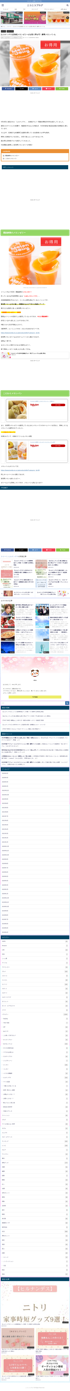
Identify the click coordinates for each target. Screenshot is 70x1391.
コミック (35, 1257)
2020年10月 (5, 855)
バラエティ (34, 1014)
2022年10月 (5, 794)
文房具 (34, 1205)
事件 (34, 1158)
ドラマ (34, 1010)
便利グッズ (34, 1162)
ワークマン (34, 1154)
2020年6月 (5, 872)
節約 (34, 1240)
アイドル (34, 962)
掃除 (34, 1201)
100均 (34, 941)
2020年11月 (5, 850)
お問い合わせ (64, 9)
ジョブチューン (35, 1060)
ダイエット (34, 1001)
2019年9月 (5, 910)
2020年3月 (5, 885)
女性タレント (34, 1193)
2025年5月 (5, 773)
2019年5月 (5, 928)
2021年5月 (5, 824)
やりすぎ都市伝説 (35, 1048)
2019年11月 (5, 902)
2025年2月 (5, 786)
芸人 (34, 1248)
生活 (16, 9)
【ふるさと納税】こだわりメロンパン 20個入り (42, 401)
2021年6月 (5, 820)
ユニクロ (34, 1132)
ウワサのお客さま (35, 1052)
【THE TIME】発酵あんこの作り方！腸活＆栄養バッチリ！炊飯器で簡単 (23, 720)
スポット (34, 988)
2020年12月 (5, 846)
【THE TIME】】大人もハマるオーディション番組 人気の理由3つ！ (21, 729)
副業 (34, 1175)
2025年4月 (5, 777)
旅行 (34, 1210)
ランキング (5, 9)
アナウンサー (34, 967)
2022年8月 (5, 803)
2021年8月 (5, 812)
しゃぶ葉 (34, 958)
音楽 (34, 1274)
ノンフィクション (35, 1261)
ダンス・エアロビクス (34, 1005)
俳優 (34, 1167)
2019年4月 (5, 932)
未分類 (34, 1218)
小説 (35, 1265)
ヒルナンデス (10, 31)
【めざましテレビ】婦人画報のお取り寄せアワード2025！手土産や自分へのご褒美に (26, 716)
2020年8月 (5, 863)
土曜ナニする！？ (35, 1098)
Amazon (34, 945)
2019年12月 (5, 898)
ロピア (34, 1150)
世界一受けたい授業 (35, 1090)
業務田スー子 (34, 1223)
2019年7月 (5, 919)
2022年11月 (5, 790)
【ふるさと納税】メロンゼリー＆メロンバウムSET (42, 442)
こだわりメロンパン (10, 158)
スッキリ (35, 1065)
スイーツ (3, 31)
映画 (34, 1214)
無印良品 (34, 1227)
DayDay (35, 1018)
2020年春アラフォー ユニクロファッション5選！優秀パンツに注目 (21, 744)
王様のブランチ (35, 1111)
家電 (34, 1197)
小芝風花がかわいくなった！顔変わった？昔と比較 (16, 756)
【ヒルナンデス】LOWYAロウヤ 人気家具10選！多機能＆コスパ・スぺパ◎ (23, 724)
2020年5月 (5, 876)
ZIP (35, 1027)
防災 (34, 1270)
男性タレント (34, 1235)
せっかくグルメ (35, 1039)
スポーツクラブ (34, 997)
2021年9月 (5, 807)
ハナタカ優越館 (35, 1073)
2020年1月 (5, 893)
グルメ (34, 971)
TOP (24, 9)
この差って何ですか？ (35, 1035)
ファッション (34, 1115)
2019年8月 (5, 915)
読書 (34, 1253)
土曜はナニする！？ (35, 1094)
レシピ (34, 1145)
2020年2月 (5, 889)
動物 (34, 1180)
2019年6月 (5, 923)
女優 (34, 1188)
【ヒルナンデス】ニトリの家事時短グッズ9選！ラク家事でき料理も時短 (23, 711)
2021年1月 (5, 842)
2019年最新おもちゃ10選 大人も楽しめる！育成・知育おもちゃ (20, 737)
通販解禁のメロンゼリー (11, 155)
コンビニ (34, 980)
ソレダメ (35, 1069)
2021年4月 (5, 829)
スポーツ (34, 993)
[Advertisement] (35, 107)
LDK (34, 950)
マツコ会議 (35, 1081)
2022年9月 (5, 799)
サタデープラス (35, 1056)
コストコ (34, 975)
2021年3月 (5, 833)
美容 (34, 1244)
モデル (34, 1128)
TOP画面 (35, 697)
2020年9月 (5, 859)
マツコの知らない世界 (34, 1124)
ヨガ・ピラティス (34, 1137)
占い (34, 1184)
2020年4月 (5, 880)
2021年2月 (5, 837)
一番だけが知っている (35, 1086)
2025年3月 (5, 782)
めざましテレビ (35, 1044)
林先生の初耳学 (35, 1107)
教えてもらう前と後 (35, 1102)
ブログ (34, 1119)
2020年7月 (5, 867)
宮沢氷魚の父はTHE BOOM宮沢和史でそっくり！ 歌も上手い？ (20, 750)
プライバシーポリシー (49, 9)
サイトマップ (35, 9)
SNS (34, 954)
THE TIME (35, 1023)
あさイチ (35, 1031)
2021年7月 (5, 816)
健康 (34, 1171)
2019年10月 (5, 906)
